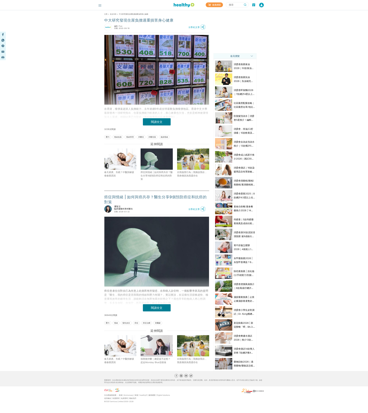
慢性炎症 (126, 323)
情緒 (116, 323)
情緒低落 (118, 137)
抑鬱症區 (152, 137)
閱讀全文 (156, 122)
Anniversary (128, 395)
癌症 (136, 323)
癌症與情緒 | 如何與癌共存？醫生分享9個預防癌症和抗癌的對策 (157, 175)
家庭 (136, 395)
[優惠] (253, 5)
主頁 (106, 14)
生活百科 (113, 14)
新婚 (120, 395)
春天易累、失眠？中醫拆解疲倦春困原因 (119, 174)
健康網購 (216, 4)
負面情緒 (164, 137)
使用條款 (107, 398)
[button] (197, 27)
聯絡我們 (132, 398)
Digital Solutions (163, 395)
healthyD (143, 395)
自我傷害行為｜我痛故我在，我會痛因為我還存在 (192, 174)
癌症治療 (146, 323)
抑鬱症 (141, 137)
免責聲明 (124, 398)
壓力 (108, 137)
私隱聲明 (116, 398)
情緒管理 (130, 137)
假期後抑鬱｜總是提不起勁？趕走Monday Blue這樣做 (155, 360)
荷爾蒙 (158, 323)
